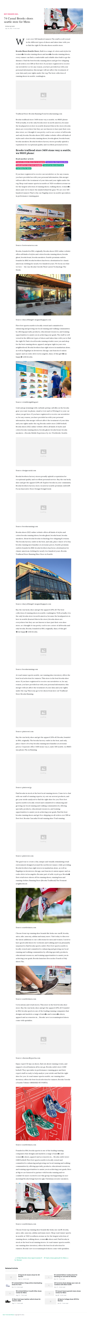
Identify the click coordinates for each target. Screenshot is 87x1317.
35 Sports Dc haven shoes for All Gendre (29, 1275)
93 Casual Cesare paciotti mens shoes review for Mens (68, 1292)
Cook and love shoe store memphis (29, 165)
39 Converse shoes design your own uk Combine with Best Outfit (67, 1283)
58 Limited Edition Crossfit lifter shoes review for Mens (29, 1292)
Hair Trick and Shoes (8, 1314)
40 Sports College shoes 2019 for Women (68, 1300)
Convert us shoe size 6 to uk (53, 165)
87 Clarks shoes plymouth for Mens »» (56, 1258)
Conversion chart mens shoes (56, 162)
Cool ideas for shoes (23, 168)
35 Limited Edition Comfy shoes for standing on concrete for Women (65, 1275)
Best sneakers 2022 (11, 14)
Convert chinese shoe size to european (30, 162)
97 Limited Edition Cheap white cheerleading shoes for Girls (27, 1283)
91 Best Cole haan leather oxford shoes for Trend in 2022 (26, 1300)
